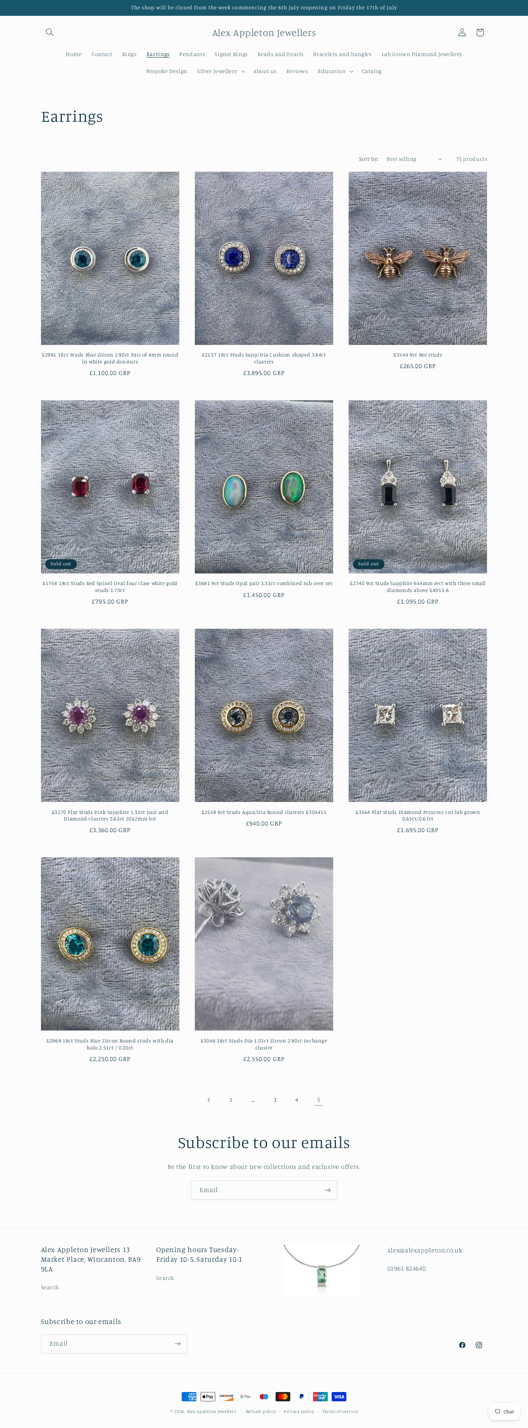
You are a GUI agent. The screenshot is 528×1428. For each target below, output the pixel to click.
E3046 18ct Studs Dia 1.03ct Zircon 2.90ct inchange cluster (264, 1044)
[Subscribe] (328, 1190)
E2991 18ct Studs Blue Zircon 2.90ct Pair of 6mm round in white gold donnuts (110, 358)
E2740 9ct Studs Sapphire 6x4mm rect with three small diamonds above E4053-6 (418, 586)
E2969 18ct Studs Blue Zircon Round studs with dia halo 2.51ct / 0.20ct (110, 1044)
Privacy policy (299, 1411)
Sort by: (368, 158)
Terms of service (340, 1411)
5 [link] (318, 1099)
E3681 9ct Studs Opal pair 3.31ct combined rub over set (263, 583)
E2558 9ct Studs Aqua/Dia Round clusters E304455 (264, 812)
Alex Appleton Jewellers (212, 1411)
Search (50, 1287)
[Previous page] (209, 1100)
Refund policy (261, 1411)
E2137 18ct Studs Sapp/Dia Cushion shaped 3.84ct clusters (264, 358)
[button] (50, 32)
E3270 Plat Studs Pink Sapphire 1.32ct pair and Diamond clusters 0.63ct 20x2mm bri (110, 815)
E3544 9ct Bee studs (417, 354)
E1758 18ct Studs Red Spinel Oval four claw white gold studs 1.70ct (110, 586)
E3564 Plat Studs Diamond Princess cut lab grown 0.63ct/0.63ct (418, 815)
